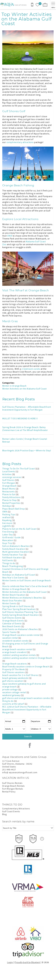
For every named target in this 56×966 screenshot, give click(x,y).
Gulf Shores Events (12, 617)
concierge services (12, 477)
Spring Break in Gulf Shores (16, 606)
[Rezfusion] (42, 838)
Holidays (7, 506)
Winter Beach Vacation (14, 594)
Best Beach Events (11, 626)
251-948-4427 (9, 769)
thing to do (8, 701)
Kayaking (7, 520)
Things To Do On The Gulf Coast (18, 468)
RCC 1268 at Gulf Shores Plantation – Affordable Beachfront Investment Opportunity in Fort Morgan (26, 709)
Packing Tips (9, 514)
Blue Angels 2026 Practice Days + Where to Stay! (26, 450)
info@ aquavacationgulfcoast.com (19, 772)
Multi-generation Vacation (15, 551)
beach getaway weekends (15, 678)
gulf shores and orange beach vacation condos (26, 698)
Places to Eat (9, 494)
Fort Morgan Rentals (12, 788)
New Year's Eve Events (13, 577)
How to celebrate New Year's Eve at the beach (25, 586)
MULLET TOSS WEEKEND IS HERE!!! (20, 418)
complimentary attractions (20, 142)
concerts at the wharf (13, 703)
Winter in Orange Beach (14, 385)
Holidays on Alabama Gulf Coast (18, 574)
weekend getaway (11, 695)
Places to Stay (9, 500)
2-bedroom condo (31, 369)
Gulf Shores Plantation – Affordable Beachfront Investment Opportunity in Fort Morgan (26, 408)
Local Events (9, 471)
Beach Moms (9, 488)
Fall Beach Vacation (12, 557)
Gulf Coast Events (11, 811)
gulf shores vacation (13, 681)
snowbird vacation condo (15, 640)
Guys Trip (7, 543)
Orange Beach (9, 485)
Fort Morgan (9, 483)
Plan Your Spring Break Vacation (19, 609)
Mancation (8, 540)
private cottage (10, 689)
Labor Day (7, 534)
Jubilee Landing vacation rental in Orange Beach (27, 658)
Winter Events (9, 603)
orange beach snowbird (14, 652)
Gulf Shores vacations (13, 672)
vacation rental (10, 637)
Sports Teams (9, 632)
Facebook (30, 745)
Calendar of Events (12, 623)
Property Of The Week (13, 669)
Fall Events (8, 560)
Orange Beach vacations (14, 663)
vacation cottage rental (14, 692)
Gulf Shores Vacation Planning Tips (20, 612)
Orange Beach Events (13, 620)
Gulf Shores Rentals (12, 783)
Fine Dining (8, 531)
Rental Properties (11, 503)
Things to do (9, 563)
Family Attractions (11, 497)
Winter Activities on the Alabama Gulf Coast (24, 388)
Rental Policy (8, 791)
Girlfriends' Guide (11, 537)
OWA (9, 235)
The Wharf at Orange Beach (29, 290)
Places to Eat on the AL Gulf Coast (19, 528)
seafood (6, 517)
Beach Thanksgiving (12, 566)
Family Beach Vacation (14, 549)
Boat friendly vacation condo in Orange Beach (26, 666)
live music (7, 523)
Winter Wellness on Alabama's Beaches (22, 597)
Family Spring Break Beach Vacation (20, 615)
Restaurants (8, 491)
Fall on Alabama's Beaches (16, 546)
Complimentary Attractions (16, 808)
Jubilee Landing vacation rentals (19, 655)
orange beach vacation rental (17, 649)
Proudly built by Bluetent (27, 962)
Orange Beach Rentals (13, 786)
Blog (4, 814)
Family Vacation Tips (13, 554)
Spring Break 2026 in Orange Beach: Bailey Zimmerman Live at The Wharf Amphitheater (25, 429)
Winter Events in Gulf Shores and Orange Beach (26, 580)
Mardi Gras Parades (12, 600)
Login (10, 962)
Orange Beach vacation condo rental (21, 635)
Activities (7, 474)
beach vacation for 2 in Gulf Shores (20, 675)
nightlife (6, 526)
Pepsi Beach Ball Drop (13, 508)
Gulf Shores (8, 480)
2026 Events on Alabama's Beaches (20, 629)
